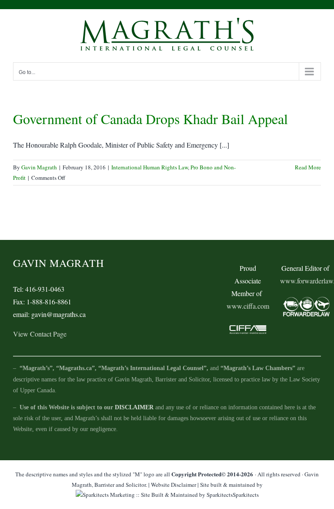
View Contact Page (40, 333)
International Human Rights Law (149, 167)
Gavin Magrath (39, 167)
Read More (308, 167)
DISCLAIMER (134, 407)
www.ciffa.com (248, 305)
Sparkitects (246, 495)
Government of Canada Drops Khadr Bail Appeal (150, 118)
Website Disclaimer (173, 485)
